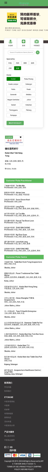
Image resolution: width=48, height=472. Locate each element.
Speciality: (11, 59)
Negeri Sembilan (13, 100)
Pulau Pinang (28, 79)
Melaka (28, 94)
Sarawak (13, 94)
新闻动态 (7, 417)
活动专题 (7, 422)
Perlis (13, 89)
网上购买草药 (9, 436)
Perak (29, 89)
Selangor (28, 84)
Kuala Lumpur (13, 84)
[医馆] (23, 38)
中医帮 (6, 405)
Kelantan (29, 105)
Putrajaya (13, 115)
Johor (29, 100)
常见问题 (7, 387)
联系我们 (7, 391)
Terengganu (13, 110)
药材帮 (6, 410)
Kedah (13, 79)
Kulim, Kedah (11, 169)
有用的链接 (8, 413)
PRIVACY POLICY (26, 467)
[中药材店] (36, 38)
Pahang (28, 110)
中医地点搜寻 (9, 440)
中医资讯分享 (9, 425)
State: (9, 75)
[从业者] (10, 38)
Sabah (13, 105)
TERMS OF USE (13, 467)
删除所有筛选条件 (15, 123)
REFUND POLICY (27, 469)
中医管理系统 (9, 402)
